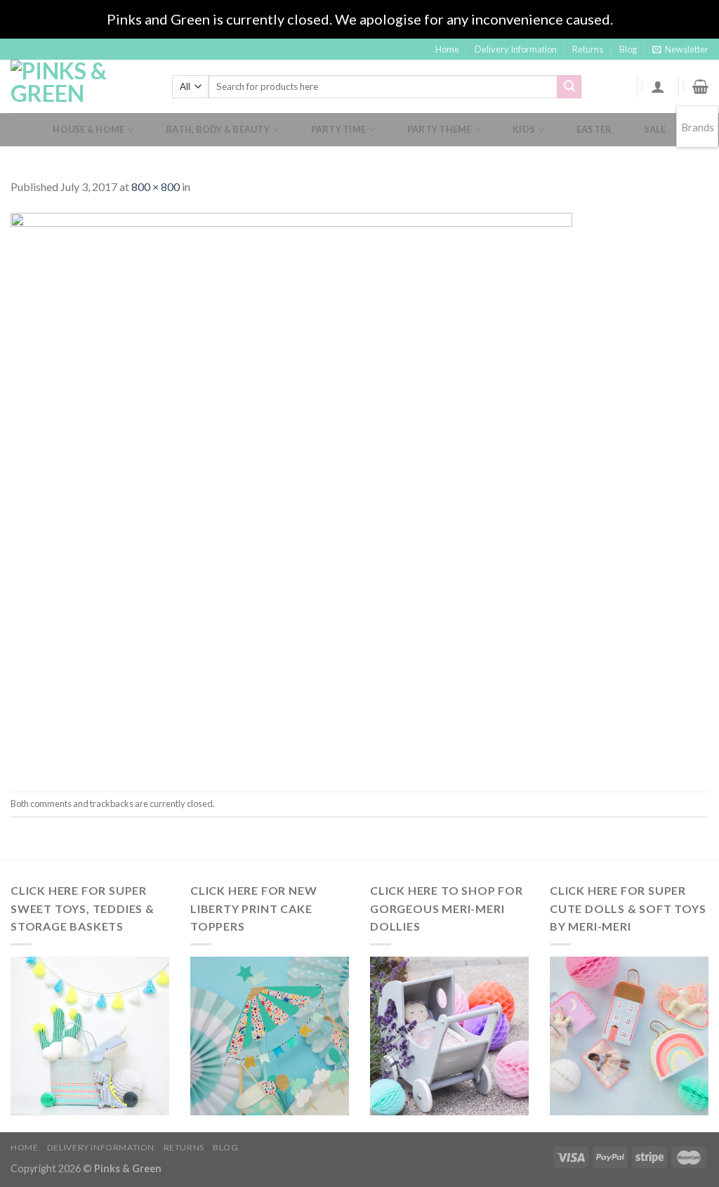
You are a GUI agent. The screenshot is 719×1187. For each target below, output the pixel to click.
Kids (524, 129)
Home (447, 49)
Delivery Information (516, 49)
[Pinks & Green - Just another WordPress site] (81, 86)
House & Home (88, 129)
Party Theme (439, 129)
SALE (655, 129)
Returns (587, 49)
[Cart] (700, 86)
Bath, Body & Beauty (218, 129)
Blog (628, 49)
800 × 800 (155, 186)
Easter (594, 129)
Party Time (339, 129)
